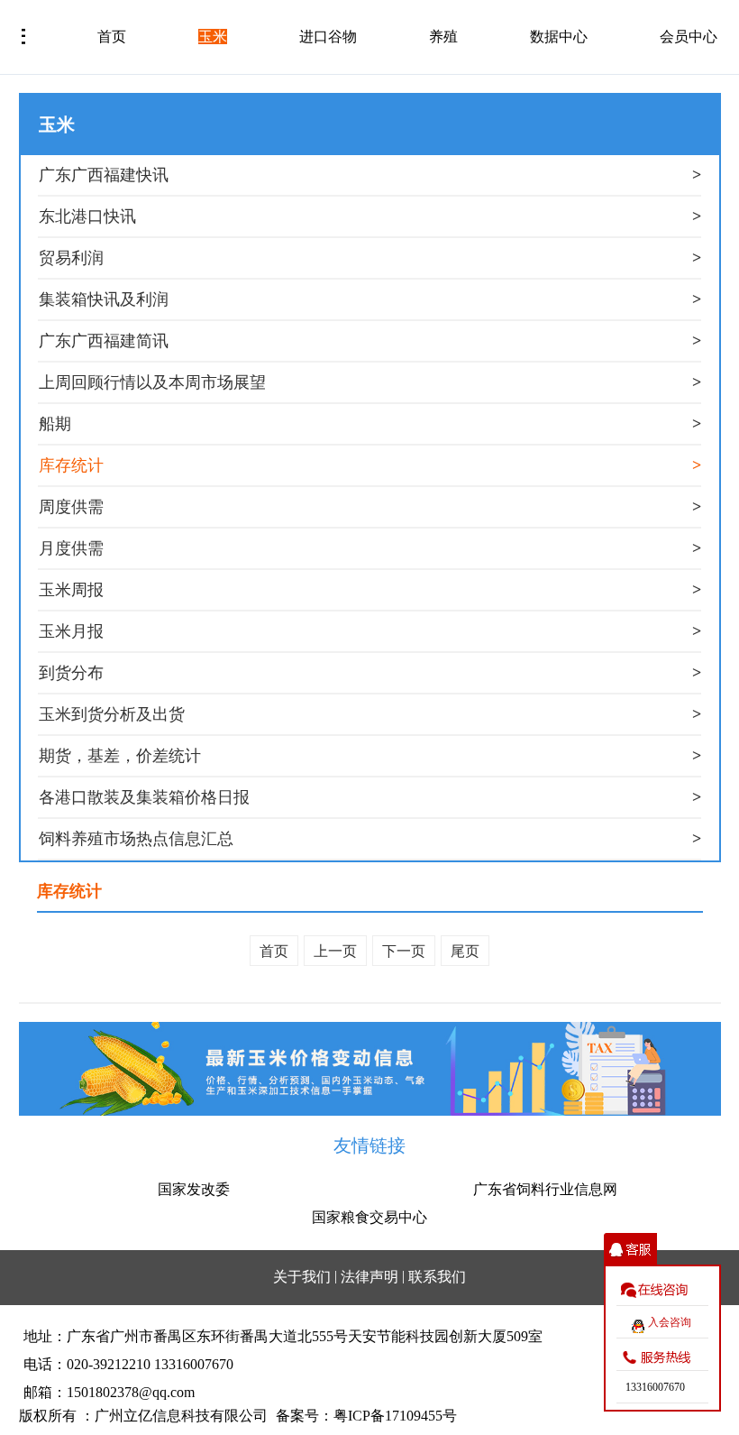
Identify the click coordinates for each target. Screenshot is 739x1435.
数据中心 (559, 36)
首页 (111, 36)
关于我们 (302, 1276)
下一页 (403, 951)
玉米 (212, 36)
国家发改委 (194, 1189)
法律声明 (369, 1276)
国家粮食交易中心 (369, 1217)
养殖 (443, 36)
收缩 (630, 1249)
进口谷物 (328, 36)
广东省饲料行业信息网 (545, 1189)
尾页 (465, 951)
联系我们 (437, 1276)
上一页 (335, 951)
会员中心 (688, 36)
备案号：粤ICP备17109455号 (366, 1415)
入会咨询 (669, 1322)
